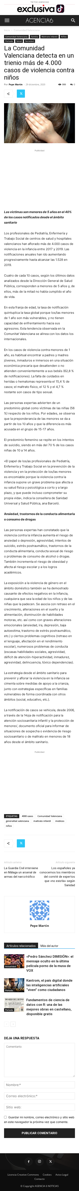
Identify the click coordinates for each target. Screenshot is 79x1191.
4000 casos (27, 816)
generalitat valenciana (17, 820)
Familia (34, 36)
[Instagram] (39, 1161)
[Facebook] (29, 1161)
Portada (9, 41)
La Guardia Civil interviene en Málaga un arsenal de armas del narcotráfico (21, 872)
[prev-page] (6, 1024)
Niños (64, 36)
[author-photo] (39, 920)
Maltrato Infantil (50, 36)
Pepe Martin (15, 84)
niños (9, 825)
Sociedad (29, 41)
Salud (19, 41)
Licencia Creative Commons (23, 1174)
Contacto (39, 1179)
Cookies (47, 1174)
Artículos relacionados (21, 946)
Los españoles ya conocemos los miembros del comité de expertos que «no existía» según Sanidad (57, 876)
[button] (6, 20)
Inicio (7, 30)
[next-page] (13, 1024)
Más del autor (49, 946)
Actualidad (10, 966)
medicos (59, 820)
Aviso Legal (62, 1174)
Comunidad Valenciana (27, 30)
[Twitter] (21, 94)
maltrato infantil (42, 820)
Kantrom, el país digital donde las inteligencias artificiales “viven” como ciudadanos (49, 985)
